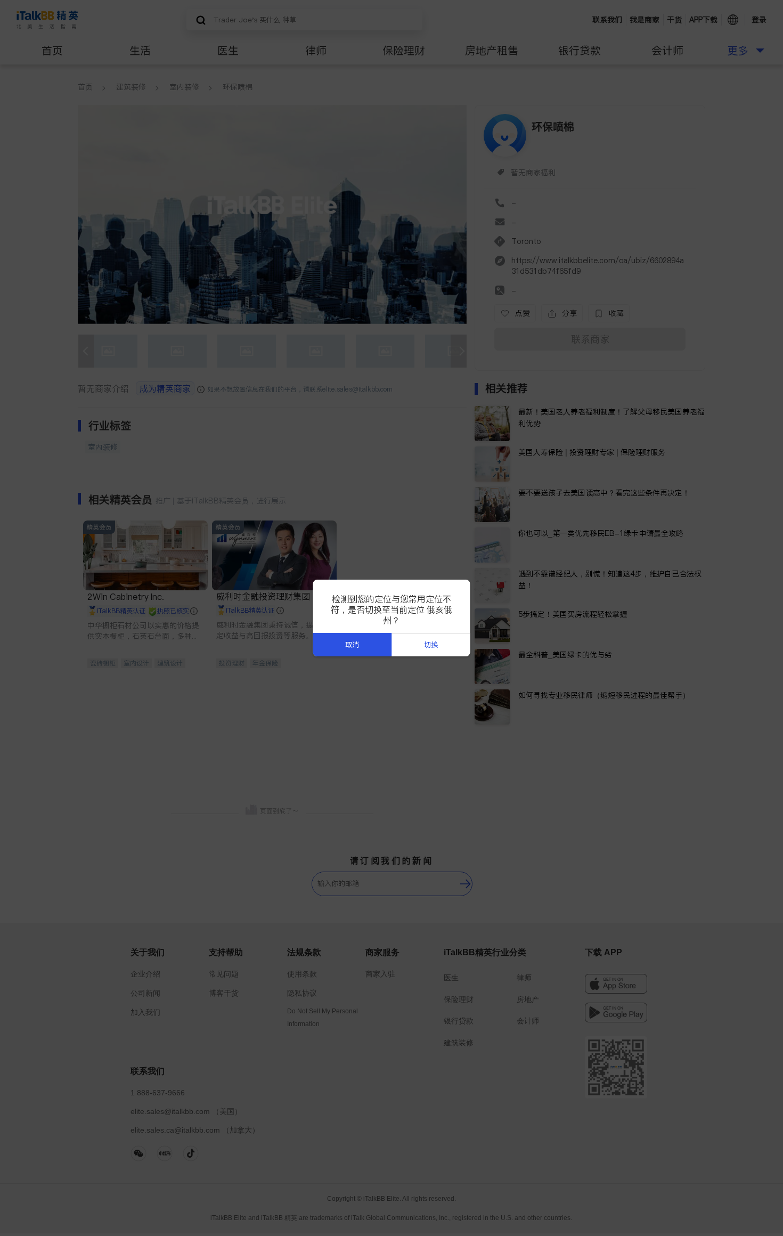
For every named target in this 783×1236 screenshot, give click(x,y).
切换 (431, 645)
